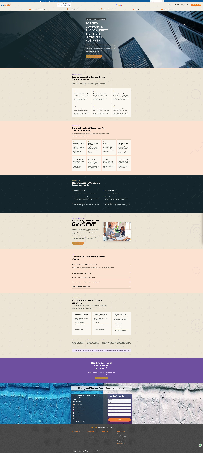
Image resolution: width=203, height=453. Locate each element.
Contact (183, 4)
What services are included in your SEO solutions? (101, 277)
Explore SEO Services (78, 243)
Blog (188, 4)
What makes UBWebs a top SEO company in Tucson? (101, 264)
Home (87, 19)
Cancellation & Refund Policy (92, 450)
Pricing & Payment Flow (103, 450)
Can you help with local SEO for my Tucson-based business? (101, 282)
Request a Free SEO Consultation (93, 56)
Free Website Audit (196, 4)
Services (90, 19)
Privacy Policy (83, 450)
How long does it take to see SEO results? (101, 273)
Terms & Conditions (76, 450)
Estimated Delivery (112, 450)
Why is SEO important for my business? (101, 286)
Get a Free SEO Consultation (101, 377)
